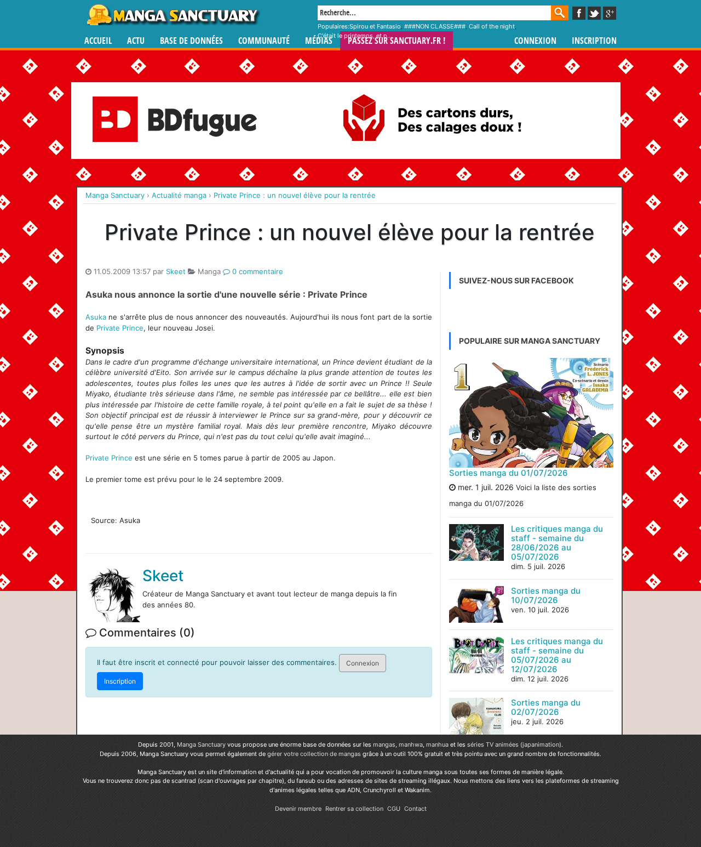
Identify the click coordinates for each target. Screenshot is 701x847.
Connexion (535, 41)
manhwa (411, 744)
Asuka (95, 316)
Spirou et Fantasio (375, 26)
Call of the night (492, 26)
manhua (437, 744)
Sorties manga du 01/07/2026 (508, 473)
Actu (136, 41)
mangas (384, 744)
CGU (393, 808)
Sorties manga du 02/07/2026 (546, 707)
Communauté (264, 41)
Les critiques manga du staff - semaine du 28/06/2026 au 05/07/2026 (557, 543)
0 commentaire (256, 271)
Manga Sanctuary (201, 744)
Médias (318, 41)
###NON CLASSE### (435, 26)
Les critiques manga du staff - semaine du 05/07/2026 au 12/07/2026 (557, 655)
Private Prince (119, 327)
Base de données (191, 41)
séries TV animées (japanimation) (514, 744)
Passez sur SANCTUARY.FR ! (396, 41)
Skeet (176, 271)
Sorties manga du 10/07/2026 (546, 595)
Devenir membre (298, 808)
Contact (415, 808)
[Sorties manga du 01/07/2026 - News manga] (531, 413)
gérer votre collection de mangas (314, 754)
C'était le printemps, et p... (355, 35)
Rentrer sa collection (354, 808)
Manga (172, 14)
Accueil (98, 41)
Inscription (594, 41)
